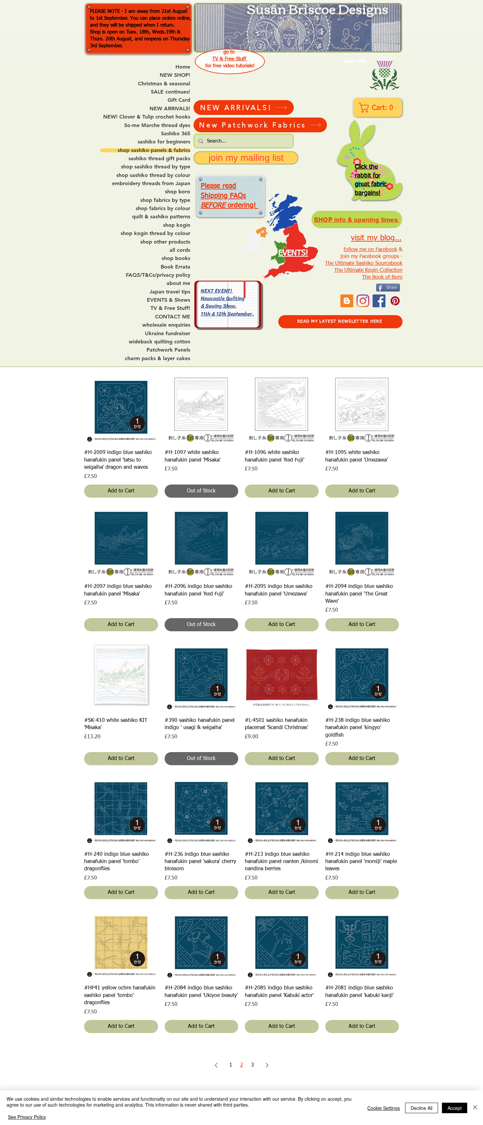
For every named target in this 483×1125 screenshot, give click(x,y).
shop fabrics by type (165, 200)
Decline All (421, 1108)
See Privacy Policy (27, 1117)
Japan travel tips (170, 292)
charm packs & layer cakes (157, 358)
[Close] (475, 1108)
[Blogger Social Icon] (346, 300)
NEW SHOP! (175, 75)
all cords (180, 250)
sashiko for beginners (164, 142)
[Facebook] (379, 300)
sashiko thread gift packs (159, 159)
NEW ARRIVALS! (170, 109)
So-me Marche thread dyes (157, 125)
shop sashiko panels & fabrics (154, 150)
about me (178, 283)
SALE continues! (170, 92)
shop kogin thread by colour (155, 233)
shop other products (165, 242)
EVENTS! (293, 253)
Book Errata (175, 267)
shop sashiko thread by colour (153, 175)
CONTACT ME (172, 317)
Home (182, 67)
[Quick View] (121, 407)
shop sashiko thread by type (155, 167)
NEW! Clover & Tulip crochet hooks (146, 117)
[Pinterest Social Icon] (395, 300)
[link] (378, 108)
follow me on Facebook (370, 249)
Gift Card (179, 100)
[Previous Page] (216, 1065)
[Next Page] (267, 1065)
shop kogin (176, 225)
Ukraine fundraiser (167, 333)
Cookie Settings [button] (383, 1108)
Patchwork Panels (168, 350)
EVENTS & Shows (168, 300)
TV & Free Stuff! (170, 308)
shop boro (177, 192)
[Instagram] (362, 300)
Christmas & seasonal (164, 84)
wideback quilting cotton (159, 342)
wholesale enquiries (166, 325)
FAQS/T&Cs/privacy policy (158, 275)
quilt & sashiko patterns (161, 217)
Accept (455, 1108)
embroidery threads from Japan (151, 183)
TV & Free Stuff (230, 58)
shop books (176, 258)
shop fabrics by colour (163, 208)
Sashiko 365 (175, 134)
